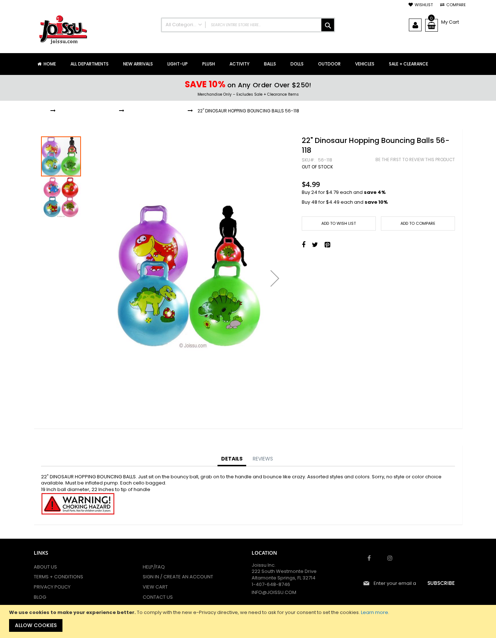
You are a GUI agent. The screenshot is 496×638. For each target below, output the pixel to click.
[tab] (231, 459)
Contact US (158, 597)
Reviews (263, 458)
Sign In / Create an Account (178, 576)
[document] (249, 621)
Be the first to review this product (415, 160)
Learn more (374, 612)
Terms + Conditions (58, 576)
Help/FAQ (154, 566)
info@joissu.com (274, 592)
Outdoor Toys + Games (87, 111)
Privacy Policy (52, 586)
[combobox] (248, 25)
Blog (40, 597)
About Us (45, 566)
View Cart (155, 586)
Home (40, 111)
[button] (274, 278)
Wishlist (424, 5)
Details (232, 458)
